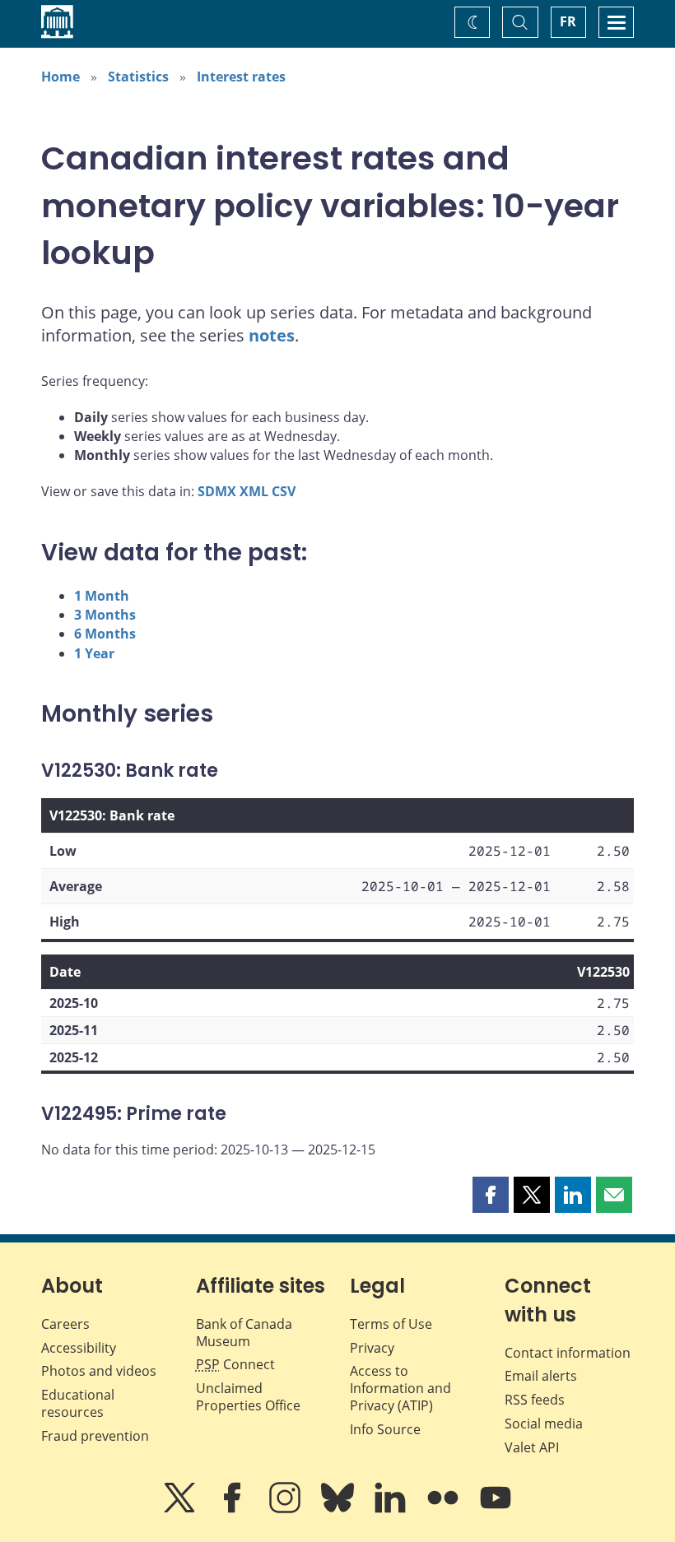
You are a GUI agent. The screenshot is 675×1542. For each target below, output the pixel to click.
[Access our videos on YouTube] (495, 1509)
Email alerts (541, 1376)
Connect (235, 1364)
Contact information (568, 1353)
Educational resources (77, 1403)
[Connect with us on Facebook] (233, 1509)
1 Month (101, 596)
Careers (65, 1324)
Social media (544, 1423)
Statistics (138, 76)
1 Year (94, 653)
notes (272, 335)
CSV (284, 491)
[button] (490, 1195)
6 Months (105, 634)
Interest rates (241, 76)
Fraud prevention (95, 1436)
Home (60, 76)
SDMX (217, 491)
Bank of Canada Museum (244, 1332)
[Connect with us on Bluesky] (339, 1509)
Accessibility (78, 1348)
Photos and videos (98, 1371)
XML (254, 491)
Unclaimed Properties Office (248, 1396)
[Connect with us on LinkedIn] (391, 1509)
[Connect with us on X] (181, 1509)
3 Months (105, 615)
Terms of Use (391, 1324)
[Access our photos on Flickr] (444, 1509)
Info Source (385, 1429)
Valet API (532, 1447)
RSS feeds (535, 1400)
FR (568, 21)
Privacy (372, 1348)
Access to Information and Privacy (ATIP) (400, 1388)
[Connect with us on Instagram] (286, 1509)
